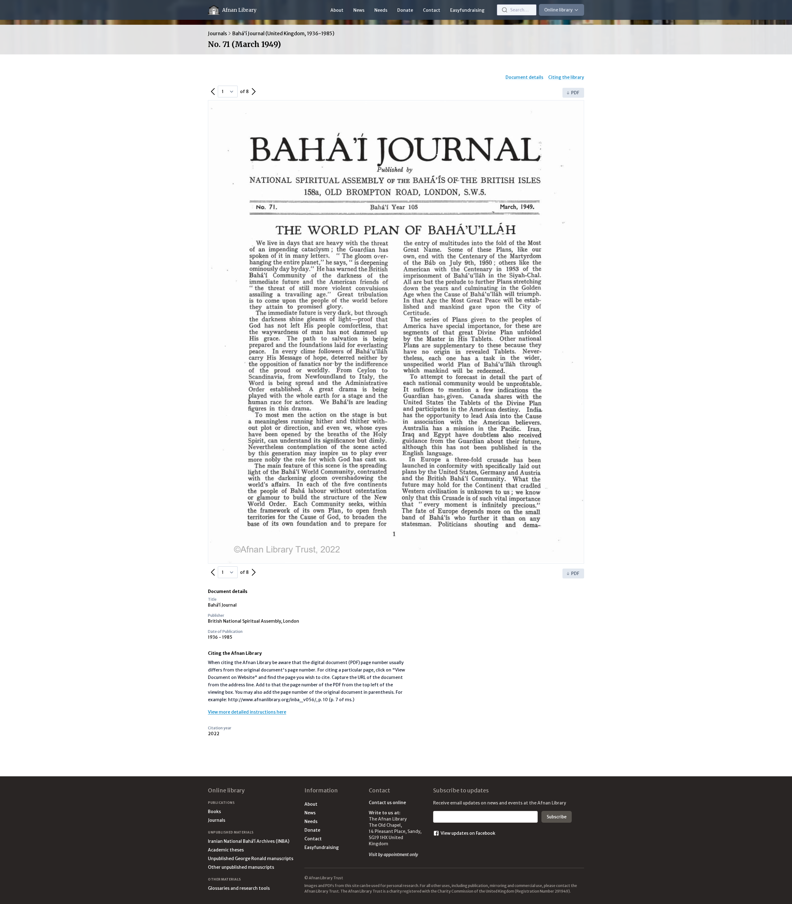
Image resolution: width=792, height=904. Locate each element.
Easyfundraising (467, 10)
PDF (575, 93)
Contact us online (387, 802)
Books (214, 811)
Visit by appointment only (393, 854)
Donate (405, 10)
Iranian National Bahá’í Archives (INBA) (248, 841)
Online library (558, 10)
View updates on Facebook (468, 833)
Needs (380, 10)
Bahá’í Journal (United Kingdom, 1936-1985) (283, 33)
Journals (217, 33)
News (358, 10)
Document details (524, 77)
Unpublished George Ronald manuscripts (250, 858)
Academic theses (226, 850)
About (336, 10)
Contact (431, 10)
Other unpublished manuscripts (241, 867)
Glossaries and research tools (239, 888)
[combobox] (516, 9)
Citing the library (566, 77)
